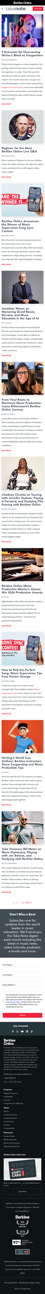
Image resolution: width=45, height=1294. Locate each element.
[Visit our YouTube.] (22, 1031)
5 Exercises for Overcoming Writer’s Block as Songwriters (22, 53)
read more (6, 104)
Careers (7, 1125)
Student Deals (9, 1136)
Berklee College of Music (31, 1283)
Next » (29, 903)
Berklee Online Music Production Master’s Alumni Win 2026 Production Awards (22, 589)
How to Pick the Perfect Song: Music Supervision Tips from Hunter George (22, 673)
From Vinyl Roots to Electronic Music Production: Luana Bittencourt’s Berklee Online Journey (22, 405)
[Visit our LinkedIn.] (27, 1031)
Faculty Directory (10, 1115)
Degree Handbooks (11, 1146)
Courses (7, 1100)
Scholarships (9, 1121)
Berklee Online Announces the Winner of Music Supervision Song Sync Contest (20, 226)
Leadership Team (10, 1118)
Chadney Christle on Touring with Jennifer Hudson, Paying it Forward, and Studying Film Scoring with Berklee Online (22, 500)
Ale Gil (6, 597)
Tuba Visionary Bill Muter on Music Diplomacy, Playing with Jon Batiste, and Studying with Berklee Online (22, 854)
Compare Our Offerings (13, 1103)
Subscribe (38, 8)
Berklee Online (9, 156)
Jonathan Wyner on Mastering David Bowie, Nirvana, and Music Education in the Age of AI (20, 313)
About (6, 1111)
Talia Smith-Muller (10, 509)
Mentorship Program (12, 1143)
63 (23, 903)
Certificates (8, 1096)
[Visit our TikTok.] (32, 1031)
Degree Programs (11, 1093)
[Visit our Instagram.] (17, 1031)
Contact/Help (9, 1128)
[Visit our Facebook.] (13, 1031)
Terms (17, 1289)
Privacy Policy (26, 1289)
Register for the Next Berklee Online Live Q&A (19, 149)
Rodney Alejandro (10, 60)
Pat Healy (7, 323)
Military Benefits (10, 1139)
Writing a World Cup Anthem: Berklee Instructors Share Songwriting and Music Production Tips (22, 763)
